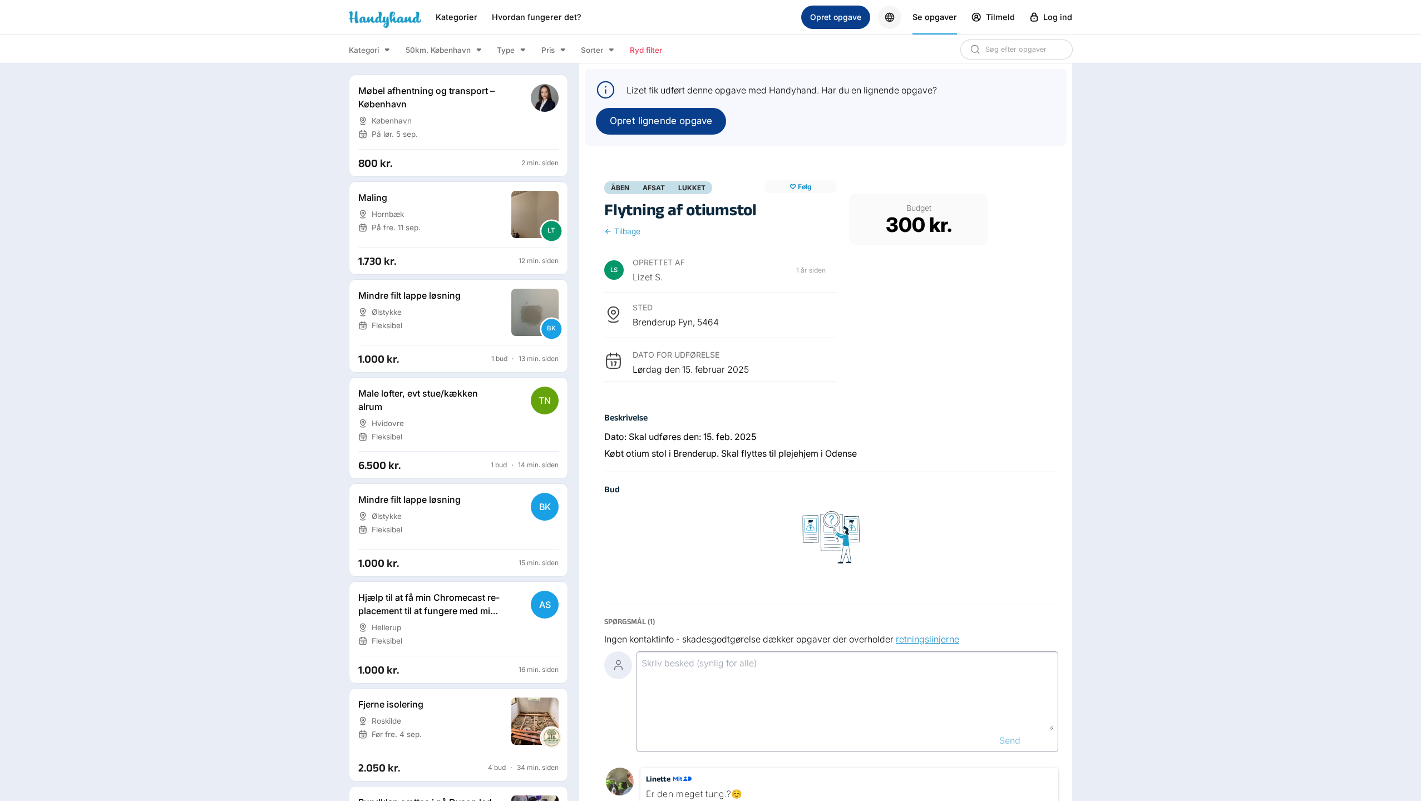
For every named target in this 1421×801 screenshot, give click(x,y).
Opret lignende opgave (661, 120)
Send (1009, 740)
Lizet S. (648, 277)
